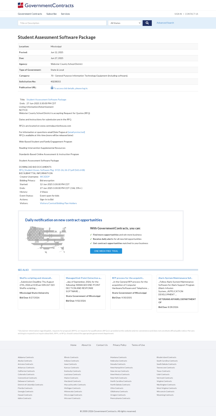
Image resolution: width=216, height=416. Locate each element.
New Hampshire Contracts (121, 367)
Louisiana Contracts (72, 374)
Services (65, 13)
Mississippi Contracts (73, 395)
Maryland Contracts (72, 381)
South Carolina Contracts (167, 361)
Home (73, 345)
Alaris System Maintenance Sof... (175, 278)
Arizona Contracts (25, 364)
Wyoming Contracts (165, 395)
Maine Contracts (71, 378)
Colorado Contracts (26, 374)
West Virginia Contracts (167, 388)
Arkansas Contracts (26, 367)
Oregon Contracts (118, 395)
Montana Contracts (118, 357)
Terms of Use (138, 345)
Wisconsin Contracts (165, 391)
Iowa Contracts (70, 364)
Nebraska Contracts (118, 361)
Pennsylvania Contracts (120, 398)
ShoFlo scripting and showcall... (36, 278)
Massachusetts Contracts (75, 384)
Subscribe (51, 13)
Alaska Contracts (25, 361)
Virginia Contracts (164, 381)
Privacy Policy (119, 345)
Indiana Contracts (71, 361)
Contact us (191, 14)
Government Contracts (30, 13)
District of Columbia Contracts (30, 384)
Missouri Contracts (72, 398)
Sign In (178, 14)
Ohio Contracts (116, 388)
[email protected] (76, 132)
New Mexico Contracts (120, 374)
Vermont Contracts (165, 378)
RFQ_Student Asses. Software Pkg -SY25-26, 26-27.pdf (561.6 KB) (52, 170)
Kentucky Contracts (72, 371)
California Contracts (26, 371)
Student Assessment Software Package (46, 99)
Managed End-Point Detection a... (84, 278)
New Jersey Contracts (119, 371)
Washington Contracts (166, 384)
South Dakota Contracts (166, 364)
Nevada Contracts (118, 364)
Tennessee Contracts (166, 367)
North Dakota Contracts (120, 384)
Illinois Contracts (71, 357)
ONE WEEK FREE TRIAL (106, 251)
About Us (86, 345)
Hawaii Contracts (25, 395)
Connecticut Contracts (27, 378)
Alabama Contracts (26, 357)
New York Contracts (118, 378)
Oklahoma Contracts (119, 391)
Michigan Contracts (72, 388)
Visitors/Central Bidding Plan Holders (58, 203)
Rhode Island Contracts (166, 357)
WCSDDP (45, 176)
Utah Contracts (163, 374)
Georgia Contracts (25, 391)
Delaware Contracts (26, 381)
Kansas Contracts (71, 367)
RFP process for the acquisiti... (128, 278)
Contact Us (102, 345)
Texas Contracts (163, 371)
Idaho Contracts (24, 398)
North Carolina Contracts (121, 381)
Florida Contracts (25, 388)
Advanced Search (165, 22)
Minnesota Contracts (73, 391)
